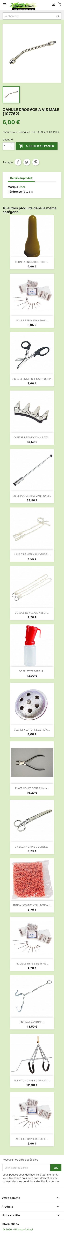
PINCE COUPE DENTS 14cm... (32, 788)
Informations (10, 1224)
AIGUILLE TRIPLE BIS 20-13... (32, 1139)
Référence (15, 191)
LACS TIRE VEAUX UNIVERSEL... (32, 554)
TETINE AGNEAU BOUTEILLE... (32, 261)
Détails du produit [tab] (21, 178)
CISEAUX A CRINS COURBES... (32, 846)
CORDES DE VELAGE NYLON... (32, 612)
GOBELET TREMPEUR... (32, 671)
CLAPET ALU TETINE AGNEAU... (32, 729)
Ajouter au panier (36, 146)
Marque (13, 187)
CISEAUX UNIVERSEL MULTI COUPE (32, 378)
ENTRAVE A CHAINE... (32, 1022)
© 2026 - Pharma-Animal (18, 1229)
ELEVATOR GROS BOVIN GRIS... (32, 1080)
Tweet (26, 162)
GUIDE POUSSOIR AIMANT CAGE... (32, 495)
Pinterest (35, 162)
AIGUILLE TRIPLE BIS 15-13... (32, 963)
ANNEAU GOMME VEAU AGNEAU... (32, 905)
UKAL (22, 187)
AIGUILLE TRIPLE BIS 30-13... (32, 320)
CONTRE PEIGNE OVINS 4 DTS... (32, 437)
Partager (18, 162)
